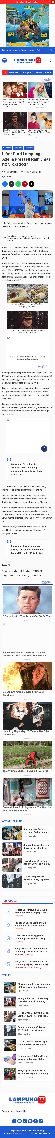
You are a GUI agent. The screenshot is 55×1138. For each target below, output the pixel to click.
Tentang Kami (8, 1111)
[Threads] (25, 1121)
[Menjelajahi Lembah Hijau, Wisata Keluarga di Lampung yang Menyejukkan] (10, 1074)
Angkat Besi (8, 575)
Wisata (38, 72)
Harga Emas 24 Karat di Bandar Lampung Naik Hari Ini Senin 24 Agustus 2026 (31, 951)
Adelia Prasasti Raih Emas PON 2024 (25, 571)
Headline (13, 72)
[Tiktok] (41, 1121)
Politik (48, 72)
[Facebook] (14, 1121)
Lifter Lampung (22, 575)
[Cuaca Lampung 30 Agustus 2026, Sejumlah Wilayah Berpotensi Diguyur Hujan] (12, 881)
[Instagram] (19, 1121)
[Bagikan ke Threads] (31, 184)
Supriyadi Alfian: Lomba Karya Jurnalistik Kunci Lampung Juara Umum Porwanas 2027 (34, 1001)
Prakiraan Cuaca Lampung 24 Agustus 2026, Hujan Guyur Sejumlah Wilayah (30, 925)
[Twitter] (35, 1121)
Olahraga (29, 148)
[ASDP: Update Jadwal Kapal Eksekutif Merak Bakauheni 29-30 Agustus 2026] (10, 1045)
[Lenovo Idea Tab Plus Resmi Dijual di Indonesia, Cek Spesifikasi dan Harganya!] (10, 1059)
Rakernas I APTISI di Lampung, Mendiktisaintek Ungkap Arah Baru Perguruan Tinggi (31, 912)
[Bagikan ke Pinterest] (25, 184)
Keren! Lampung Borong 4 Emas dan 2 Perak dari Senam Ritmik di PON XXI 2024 (27, 549)
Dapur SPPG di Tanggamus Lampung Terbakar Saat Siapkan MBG (32, 938)
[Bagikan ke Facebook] (5, 184)
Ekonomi (19, 955)
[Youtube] (30, 1121)
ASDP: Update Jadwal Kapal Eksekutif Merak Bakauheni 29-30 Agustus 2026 (32, 1044)
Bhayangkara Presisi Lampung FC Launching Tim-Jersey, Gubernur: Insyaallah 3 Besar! (34, 987)
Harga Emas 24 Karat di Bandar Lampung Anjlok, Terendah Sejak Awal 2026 (32, 964)
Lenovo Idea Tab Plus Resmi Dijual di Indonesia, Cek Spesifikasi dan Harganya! (33, 1059)
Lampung (18, 148)
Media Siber (21, 1111)
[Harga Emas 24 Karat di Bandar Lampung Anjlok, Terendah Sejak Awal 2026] (12, 865)
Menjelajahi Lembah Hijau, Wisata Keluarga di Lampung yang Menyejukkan (33, 1073)
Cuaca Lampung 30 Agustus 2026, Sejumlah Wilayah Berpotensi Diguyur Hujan (33, 1030)
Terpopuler (26, 72)
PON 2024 (36, 575)
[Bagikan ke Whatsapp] (18, 184)
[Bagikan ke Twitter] (11, 184)
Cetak (8, 176)
